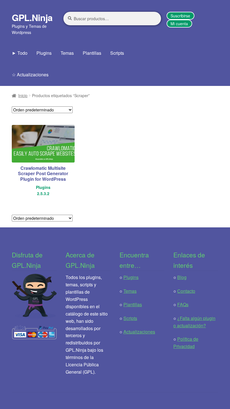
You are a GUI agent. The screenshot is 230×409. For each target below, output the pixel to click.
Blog (182, 277)
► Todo (19, 53)
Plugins (44, 53)
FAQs (182, 304)
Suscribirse (180, 16)
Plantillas (92, 53)
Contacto (186, 291)
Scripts (117, 53)
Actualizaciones (139, 331)
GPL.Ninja (32, 17)
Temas (67, 53)
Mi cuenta (179, 23)
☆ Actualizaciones (30, 74)
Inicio (22, 95)
